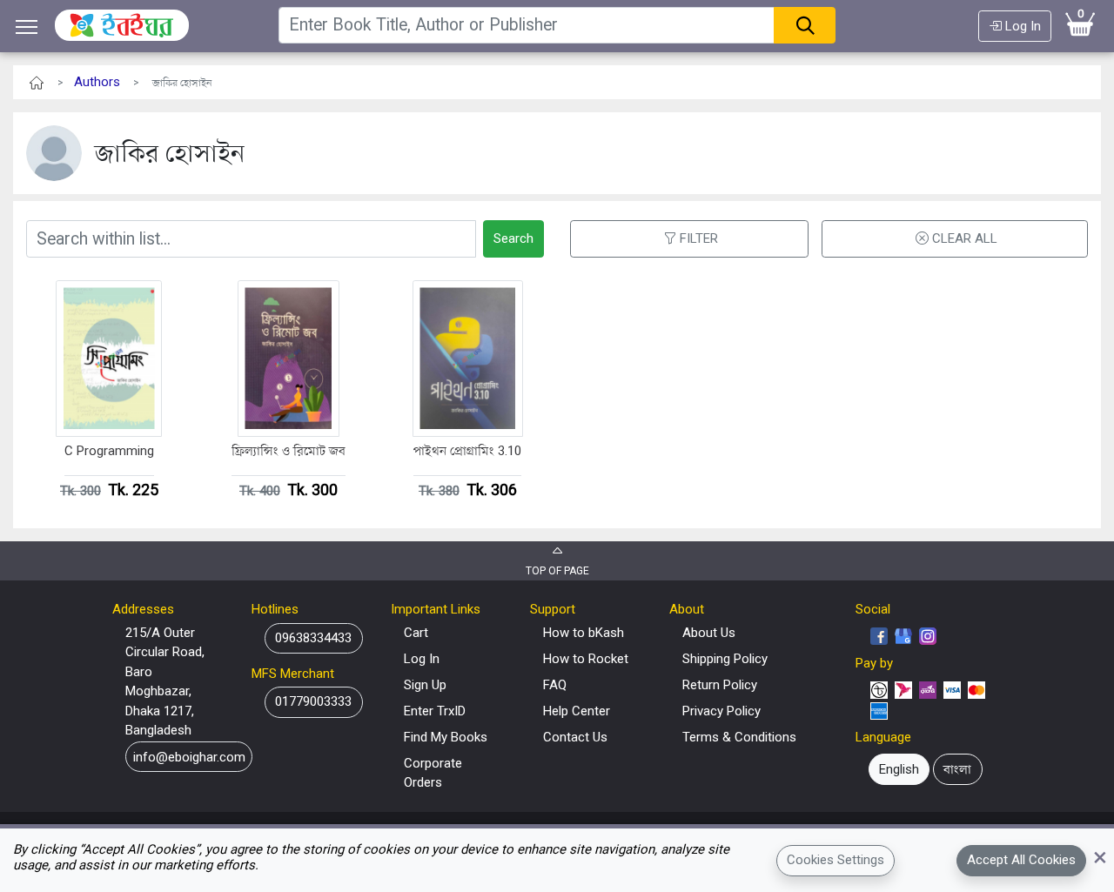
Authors (97, 82)
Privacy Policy (721, 711)
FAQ (555, 685)
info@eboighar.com (189, 756)
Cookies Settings (835, 860)
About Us (708, 632)
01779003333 (313, 701)
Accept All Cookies (1021, 860)
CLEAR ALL (964, 238)
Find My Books (445, 737)
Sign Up (425, 685)
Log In (1021, 26)
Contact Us (575, 737)
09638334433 (313, 638)
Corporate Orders (433, 773)
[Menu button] (27, 27)
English (899, 769)
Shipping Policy (725, 659)
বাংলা (957, 769)
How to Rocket (585, 659)
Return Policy (719, 685)
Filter (699, 238)
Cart (416, 632)
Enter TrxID (435, 711)
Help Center (576, 711)
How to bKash (583, 632)
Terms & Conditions (739, 737)
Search (513, 238)
